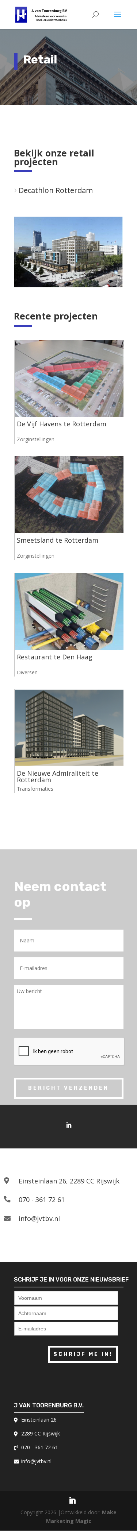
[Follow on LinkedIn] (68, 1125)
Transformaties (35, 788)
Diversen (27, 672)
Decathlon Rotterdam (56, 190)
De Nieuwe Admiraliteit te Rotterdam (57, 776)
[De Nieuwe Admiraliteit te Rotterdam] (69, 727)
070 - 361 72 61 (42, 1199)
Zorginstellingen (35, 439)
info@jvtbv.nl (39, 1218)
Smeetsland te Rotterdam (57, 540)
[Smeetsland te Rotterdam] (69, 494)
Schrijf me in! (83, 1354)
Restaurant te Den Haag (54, 656)
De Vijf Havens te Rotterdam (61, 423)
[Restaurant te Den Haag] (69, 611)
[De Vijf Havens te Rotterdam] (69, 378)
